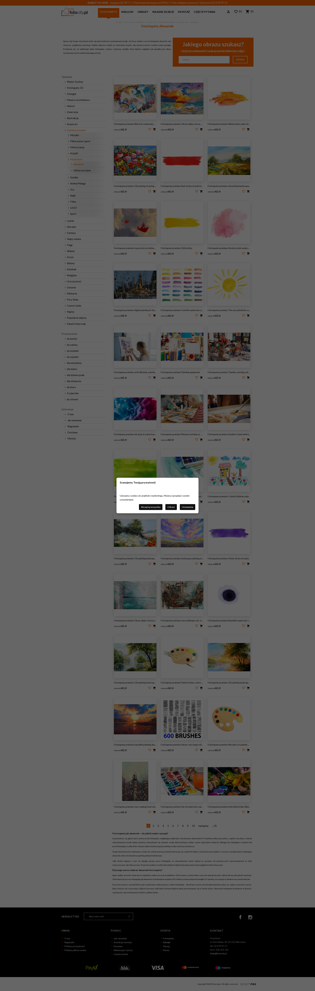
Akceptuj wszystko (150, 507)
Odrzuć (171, 507)
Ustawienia (187, 507)
